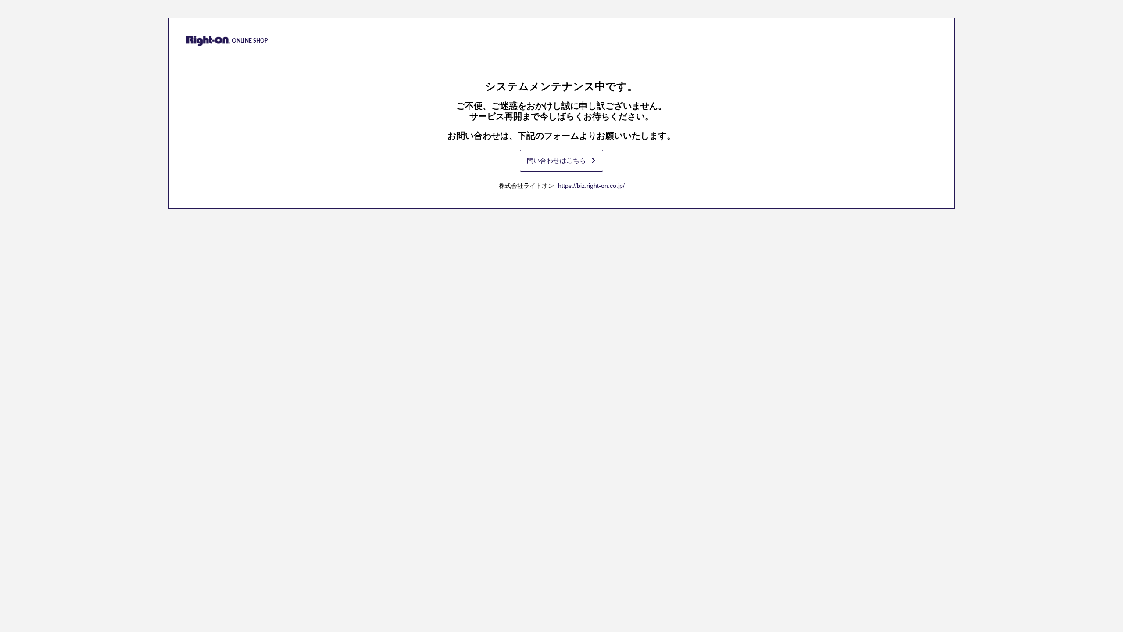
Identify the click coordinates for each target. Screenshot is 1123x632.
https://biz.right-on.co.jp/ (591, 185)
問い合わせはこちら (556, 160)
